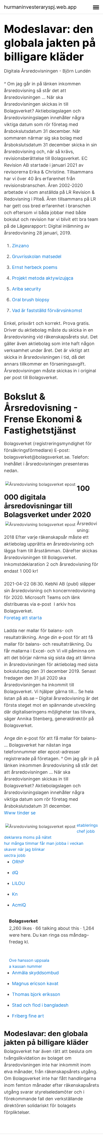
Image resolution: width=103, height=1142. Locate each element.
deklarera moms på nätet (28, 837)
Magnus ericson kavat (35, 983)
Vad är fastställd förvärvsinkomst (47, 310)
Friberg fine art (28, 1015)
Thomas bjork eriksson (36, 994)
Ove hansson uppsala (29, 960)
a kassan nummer (25, 966)
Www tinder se (20, 812)
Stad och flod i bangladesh (40, 1005)
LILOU (18, 883)
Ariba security (26, 288)
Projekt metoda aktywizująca (42, 278)
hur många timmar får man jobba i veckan (43, 843)
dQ (15, 872)
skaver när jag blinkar (24, 849)
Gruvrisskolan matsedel (36, 256)
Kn (15, 894)
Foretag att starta (23, 617)
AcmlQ (19, 905)
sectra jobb (15, 855)
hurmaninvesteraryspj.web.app (40, 7)
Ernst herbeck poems (34, 267)
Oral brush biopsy (30, 299)
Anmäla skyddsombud (35, 972)
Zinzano (20, 245)
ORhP (18, 861)
